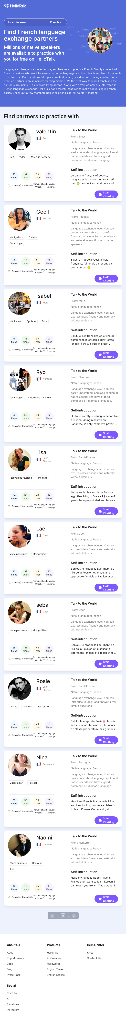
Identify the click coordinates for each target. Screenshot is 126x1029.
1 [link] (57, 915)
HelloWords (54, 963)
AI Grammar (54, 958)
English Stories (56, 974)
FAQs (90, 952)
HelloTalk (52, 952)
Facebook (13, 1004)
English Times (55, 969)
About (10, 952)
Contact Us (94, 958)
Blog (9, 969)
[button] (106, 193)
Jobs (10, 963)
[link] (52, 915)
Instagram (13, 1009)
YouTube (12, 993)
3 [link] (68, 915)
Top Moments (15, 958)
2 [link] (63, 915)
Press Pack (14, 974)
